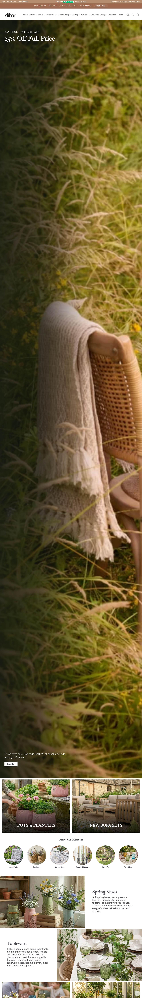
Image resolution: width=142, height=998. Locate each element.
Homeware (51, 15)
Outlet (121, 15)
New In (25, 15)
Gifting (103, 15)
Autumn (32, 15)
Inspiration (112, 15)
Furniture (84, 15)
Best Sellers (95, 15)
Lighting (75, 15)
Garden (41, 15)
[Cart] (137, 15)
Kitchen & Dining (63, 15)
